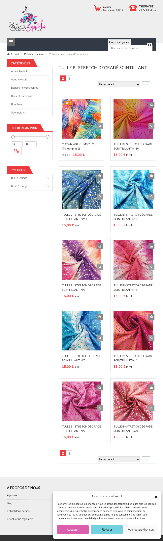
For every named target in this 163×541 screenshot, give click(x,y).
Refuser (107, 529)
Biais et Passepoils (22, 96)
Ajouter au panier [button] (151, 105)
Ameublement (19, 71)
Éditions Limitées (34, 54)
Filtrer (16, 151)
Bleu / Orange (19, 177)
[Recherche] (149, 45)
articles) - (113, 10)
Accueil (15, 54)
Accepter (73, 529)
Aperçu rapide (100, 126)
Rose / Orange (19, 186)
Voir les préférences (141, 529)
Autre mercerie (19, 79)
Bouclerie (16, 104)
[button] (155, 496)
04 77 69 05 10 (147, 9)
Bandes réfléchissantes (24, 87)
